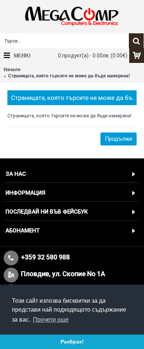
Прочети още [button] (51, 319)
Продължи (118, 138)
